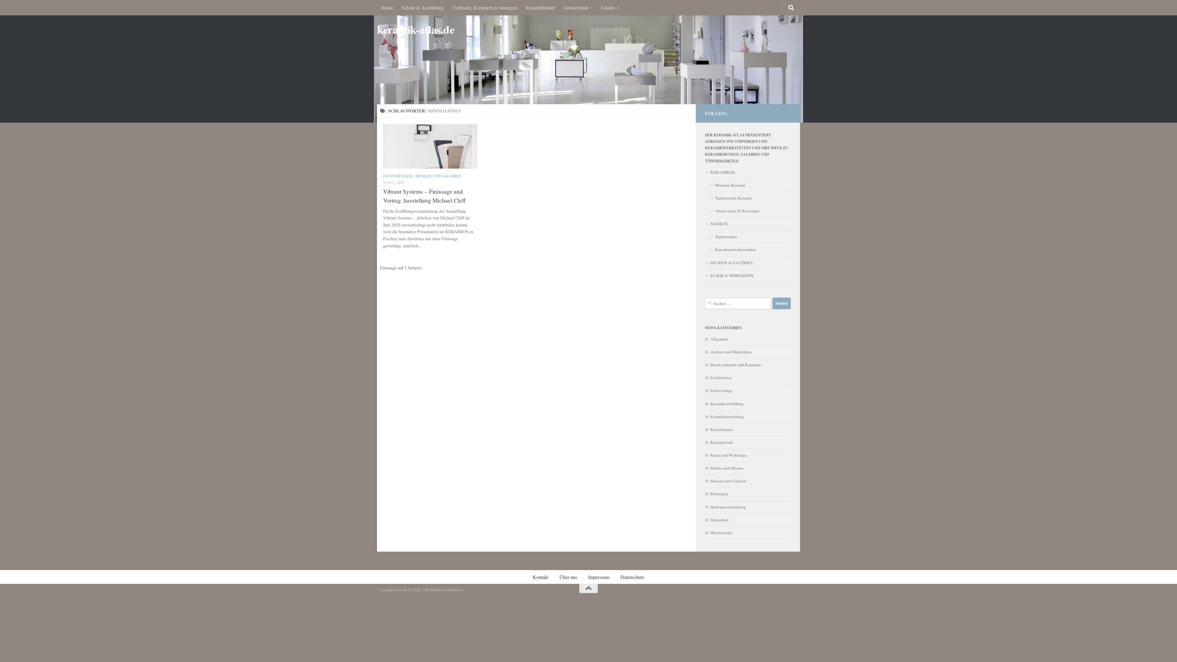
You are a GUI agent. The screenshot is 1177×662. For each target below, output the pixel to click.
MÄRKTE (719, 223)
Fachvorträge (398, 175)
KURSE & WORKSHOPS (732, 275)
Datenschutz (632, 577)
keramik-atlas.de (415, 29)
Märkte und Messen (726, 468)
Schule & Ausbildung (423, 7)
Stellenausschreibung (728, 507)
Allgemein (719, 339)
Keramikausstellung (727, 416)
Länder (608, 7)
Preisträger (719, 493)
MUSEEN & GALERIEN (731, 262)
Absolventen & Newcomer (737, 211)
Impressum (598, 577)
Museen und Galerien (438, 175)
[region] (588, 61)
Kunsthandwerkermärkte (735, 249)
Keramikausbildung (727, 403)
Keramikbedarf (540, 7)
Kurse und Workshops (728, 455)
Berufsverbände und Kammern (735, 364)
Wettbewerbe (721, 532)
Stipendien (719, 520)
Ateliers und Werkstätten (731, 352)
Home (387, 7)
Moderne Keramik (730, 185)
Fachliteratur (721, 377)
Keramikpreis (721, 429)
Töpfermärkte (726, 236)
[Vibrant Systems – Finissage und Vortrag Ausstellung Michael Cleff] (430, 146)
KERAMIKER (722, 172)
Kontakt (540, 577)
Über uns (568, 577)
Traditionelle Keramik (733, 198)
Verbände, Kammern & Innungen (484, 7)
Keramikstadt (721, 442)
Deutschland (576, 7)
